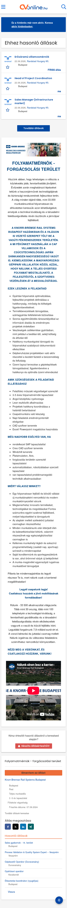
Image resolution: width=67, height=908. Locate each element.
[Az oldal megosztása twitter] (16, 827)
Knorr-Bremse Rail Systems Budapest (25, 779)
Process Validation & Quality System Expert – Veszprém (32, 852)
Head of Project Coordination (33, 78)
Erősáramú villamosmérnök (32, 57)
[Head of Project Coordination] (8, 81)
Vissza (11, 891)
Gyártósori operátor (14, 871)
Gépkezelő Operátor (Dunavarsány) (22, 861)
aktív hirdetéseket (22, 26)
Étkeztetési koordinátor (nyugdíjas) (21, 880)
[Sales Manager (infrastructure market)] (8, 102)
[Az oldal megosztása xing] (31, 827)
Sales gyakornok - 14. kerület (19, 842)
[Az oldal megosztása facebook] (8, 827)
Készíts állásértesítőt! (35, 746)
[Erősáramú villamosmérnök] (8, 59)
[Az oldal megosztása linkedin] (23, 827)
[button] (60, 24)
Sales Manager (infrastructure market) (34, 101)
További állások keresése (17, 813)
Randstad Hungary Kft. (38, 61)
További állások (33, 128)
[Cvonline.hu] (33, 5)
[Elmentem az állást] (8, 67)
